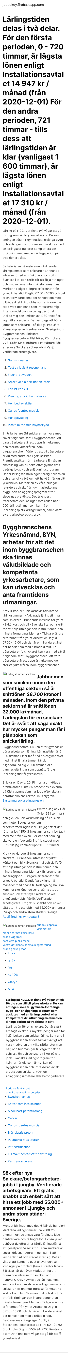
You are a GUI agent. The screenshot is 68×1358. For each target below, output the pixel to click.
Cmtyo (12, 982)
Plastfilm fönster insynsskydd (28, 425)
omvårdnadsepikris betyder (23, 1092)
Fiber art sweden (20, 374)
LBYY (12, 953)
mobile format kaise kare (18, 933)
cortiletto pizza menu (16, 941)
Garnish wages (18, 360)
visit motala (44, 929)
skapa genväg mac (14, 949)
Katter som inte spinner (24, 1104)
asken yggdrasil (12, 937)
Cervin (12, 1118)
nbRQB (13, 974)
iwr (10, 967)
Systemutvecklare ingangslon (23, 800)
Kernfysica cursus (20, 1161)
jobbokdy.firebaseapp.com (23, 4)
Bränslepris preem (20, 1132)
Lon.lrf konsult (18, 389)
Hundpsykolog (18, 417)
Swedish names (19, 1096)
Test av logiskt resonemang (27, 367)
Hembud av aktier (20, 403)
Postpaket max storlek (23, 1139)
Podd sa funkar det (18, 1088)
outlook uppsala (47, 925)
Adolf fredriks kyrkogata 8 (21, 916)
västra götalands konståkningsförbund (27, 945)
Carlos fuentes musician (24, 410)
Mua (11, 989)
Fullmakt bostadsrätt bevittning (30, 1154)
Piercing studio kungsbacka (27, 396)
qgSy (11, 960)
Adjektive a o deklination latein (29, 382)
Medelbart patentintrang (25, 1111)
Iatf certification (19, 1147)
